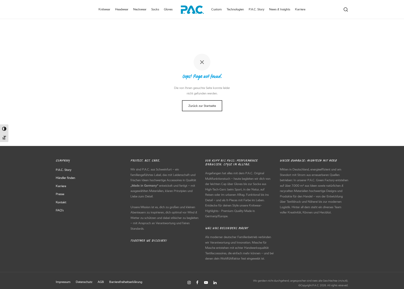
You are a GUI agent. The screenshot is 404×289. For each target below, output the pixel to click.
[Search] (345, 9)
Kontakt (61, 202)
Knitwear (104, 9)
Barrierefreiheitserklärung (125, 282)
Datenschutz (84, 282)
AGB (101, 282)
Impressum (63, 282)
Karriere (300, 9)
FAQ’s (60, 210)
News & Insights (279, 9)
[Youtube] (206, 283)
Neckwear (139, 9)
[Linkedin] (215, 283)
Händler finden (65, 178)
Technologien (235, 9)
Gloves (168, 9)
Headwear (121, 9)
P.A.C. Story (256, 9)
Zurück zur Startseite (202, 106)
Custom (216, 9)
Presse (60, 194)
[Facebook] (197, 283)
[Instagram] (189, 283)
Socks (155, 9)
